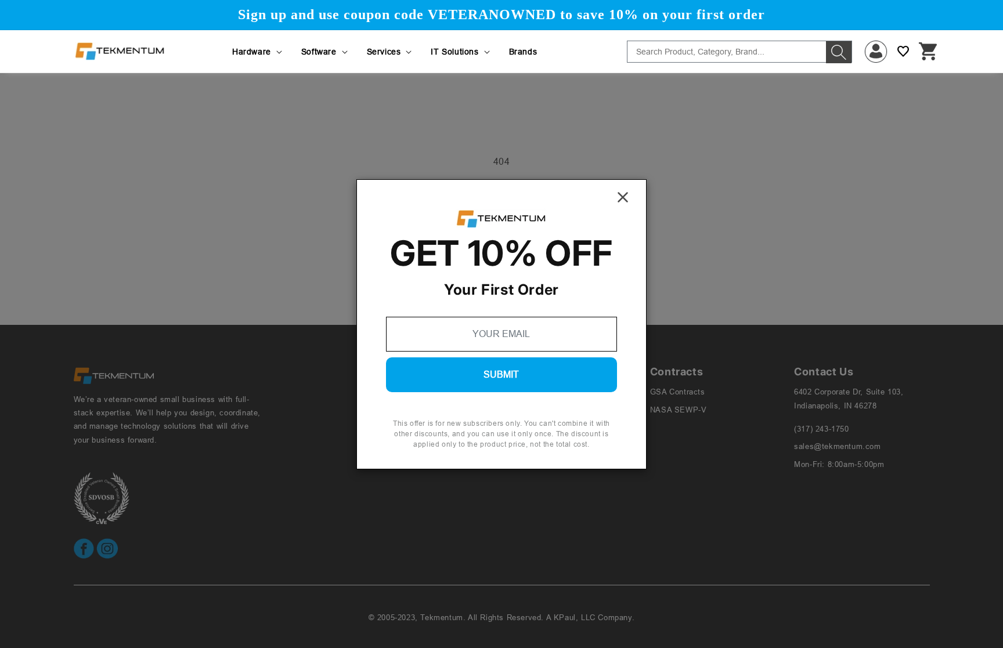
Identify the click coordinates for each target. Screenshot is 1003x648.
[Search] (839, 52)
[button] (258, 52)
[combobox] (739, 52)
